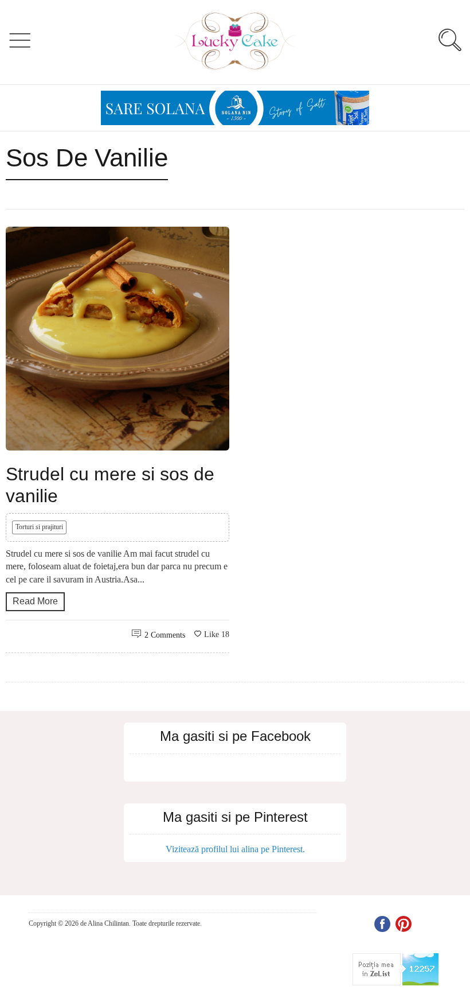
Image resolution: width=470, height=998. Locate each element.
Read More (35, 601)
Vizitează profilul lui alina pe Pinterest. (235, 849)
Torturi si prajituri (39, 527)
